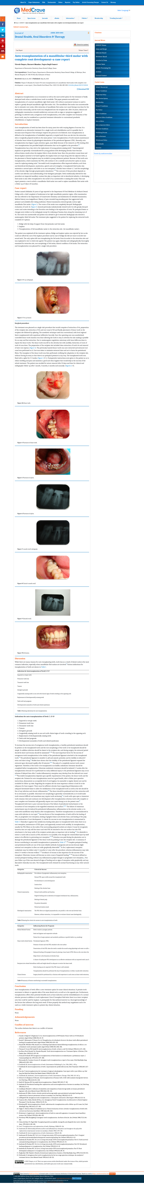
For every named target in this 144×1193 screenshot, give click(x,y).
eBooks (57, 18)
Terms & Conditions (102, 106)
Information (70, 18)
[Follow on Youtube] (2, 45)
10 (49, 752)
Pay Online (76, 2)
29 (60, 847)
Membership (99, 18)
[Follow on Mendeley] (2, 51)
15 (50, 762)
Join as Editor (100, 121)
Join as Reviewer (101, 136)
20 (48, 790)
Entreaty (98, 148)
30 (69, 854)
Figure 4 (41, 358)
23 (65, 806)
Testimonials (52, 2)
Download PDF (83, 89)
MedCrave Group (34, 1173)
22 (64, 806)
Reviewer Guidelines (102, 129)
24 (38, 813)
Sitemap (113, 2)
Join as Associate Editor (103, 125)
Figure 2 (34, 207)
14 (30, 760)
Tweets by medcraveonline (103, 154)
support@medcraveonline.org (64, 1178)
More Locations (77, 1178)
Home (19, 18)
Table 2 (17, 822)
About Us (23, 2)
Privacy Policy (60, 1182)
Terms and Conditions (52, 1182)
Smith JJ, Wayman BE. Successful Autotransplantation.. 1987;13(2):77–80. (43, 1082)
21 (62, 795)
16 (51, 762)
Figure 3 (32, 348)
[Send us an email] (2, 56)
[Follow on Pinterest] (2, 40)
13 (19, 757)
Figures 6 (69, 366)
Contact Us (104, 2)
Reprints (67, 2)
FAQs (43, 2)
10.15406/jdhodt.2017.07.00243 (78, 85)
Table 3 (62, 842)
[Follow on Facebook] (2, 24)
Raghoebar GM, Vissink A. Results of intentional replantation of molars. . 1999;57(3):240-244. (53, 1153)
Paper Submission (34, 2)
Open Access (31, 18)
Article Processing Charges (90, 2)
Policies (84, 18)
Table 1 (43, 667)
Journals (45, 18)
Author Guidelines (101, 91)
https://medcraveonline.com (101, 1173)
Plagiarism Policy (101, 95)
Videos (60, 2)
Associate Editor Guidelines (104, 117)
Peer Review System (102, 98)
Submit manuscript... (21, 27)
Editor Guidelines (101, 114)
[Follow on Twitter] (2, 29)
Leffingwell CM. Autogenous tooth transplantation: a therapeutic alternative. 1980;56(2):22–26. (52, 1098)
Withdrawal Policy (101, 140)
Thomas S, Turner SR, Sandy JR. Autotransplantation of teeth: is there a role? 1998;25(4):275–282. (52, 1049)
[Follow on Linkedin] (2, 35)
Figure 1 (34, 204)
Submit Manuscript (102, 87)
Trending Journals (115, 18)
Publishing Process (101, 132)
